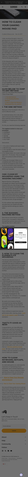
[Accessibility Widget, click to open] (21, 474)
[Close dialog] (26, 229)
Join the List (20, 242)
